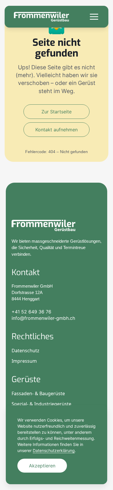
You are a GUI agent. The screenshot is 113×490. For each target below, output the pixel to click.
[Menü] (94, 17)
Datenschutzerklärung (54, 450)
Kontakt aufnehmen (56, 130)
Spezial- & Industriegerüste (41, 404)
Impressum (24, 361)
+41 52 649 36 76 (31, 312)
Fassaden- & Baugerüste (38, 393)
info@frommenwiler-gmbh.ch (43, 318)
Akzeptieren (42, 466)
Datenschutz (25, 350)
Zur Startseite (56, 112)
